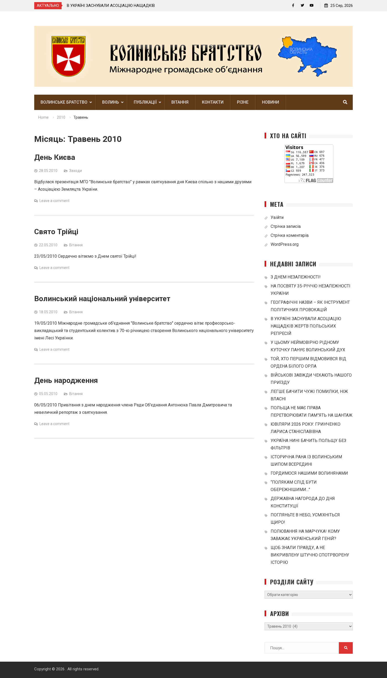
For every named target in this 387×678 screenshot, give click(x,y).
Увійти (277, 217)
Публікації (145, 102)
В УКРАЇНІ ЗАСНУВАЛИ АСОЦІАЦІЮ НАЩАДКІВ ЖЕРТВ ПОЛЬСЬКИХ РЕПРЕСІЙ (306, 326)
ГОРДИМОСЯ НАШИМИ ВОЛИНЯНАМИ (309, 473)
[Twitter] (302, 5)
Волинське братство (64, 102)
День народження (66, 380)
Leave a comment (54, 201)
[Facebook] (293, 5)
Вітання (179, 102)
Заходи (75, 171)
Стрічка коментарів (290, 235)
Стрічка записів (286, 226)
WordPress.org (285, 244)
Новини (270, 102)
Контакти (213, 102)
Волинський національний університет (102, 298)
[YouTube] (311, 5)
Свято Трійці (56, 231)
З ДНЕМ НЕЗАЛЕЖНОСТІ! (296, 277)
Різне (243, 102)
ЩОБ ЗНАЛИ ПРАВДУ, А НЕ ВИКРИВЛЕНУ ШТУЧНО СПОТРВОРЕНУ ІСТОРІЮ (310, 555)
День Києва (54, 157)
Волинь (110, 102)
